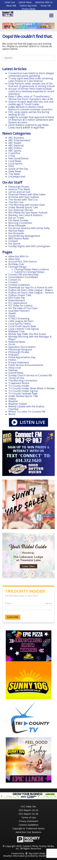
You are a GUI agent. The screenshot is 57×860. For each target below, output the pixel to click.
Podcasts (13, 354)
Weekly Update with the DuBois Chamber (26, 408)
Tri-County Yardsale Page (23, 393)
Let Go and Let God (19, 192)
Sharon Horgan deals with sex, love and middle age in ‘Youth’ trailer (30, 103)
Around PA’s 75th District (22, 261)
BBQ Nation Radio (18, 238)
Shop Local (14, 367)
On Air (12, 344)
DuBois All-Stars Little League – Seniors (31, 292)
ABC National (16, 145)
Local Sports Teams (19, 323)
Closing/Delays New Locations (31, 269)
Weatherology (46, 855)
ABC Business (16, 137)
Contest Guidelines (19, 285)
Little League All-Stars (20, 321)
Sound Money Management (24, 236)
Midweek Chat (16, 331)
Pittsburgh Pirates (18, 186)
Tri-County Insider (18, 385)
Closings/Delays (17, 266)
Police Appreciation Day (21, 357)
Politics (12, 360)
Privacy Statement (18, 362)
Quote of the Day (18, 168)
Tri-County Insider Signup (23, 391)
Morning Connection (20, 223)
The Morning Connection (22, 380)
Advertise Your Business (28, 832)
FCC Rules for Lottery (20, 305)
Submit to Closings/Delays (29, 272)
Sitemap (13, 370)
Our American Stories (20, 210)
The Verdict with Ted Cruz (23, 199)
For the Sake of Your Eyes (23, 308)
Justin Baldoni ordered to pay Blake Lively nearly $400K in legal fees (28, 126)
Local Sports (15, 163)
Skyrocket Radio (36, 853)
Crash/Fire (14, 153)
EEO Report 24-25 (28, 810)
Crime (11, 155)
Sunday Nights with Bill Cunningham (29, 246)
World (11, 414)
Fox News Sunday (18, 220)
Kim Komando (16, 233)
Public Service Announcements (25, 365)
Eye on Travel (16, 217)
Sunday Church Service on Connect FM (30, 375)
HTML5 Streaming (18, 318)
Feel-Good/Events (18, 158)
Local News (14, 161)
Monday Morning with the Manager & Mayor (30, 338)
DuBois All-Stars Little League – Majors (30, 290)
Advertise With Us (44, 2)
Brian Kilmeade (17, 225)
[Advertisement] (28, 26)
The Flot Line (15, 202)
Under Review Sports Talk (23, 207)
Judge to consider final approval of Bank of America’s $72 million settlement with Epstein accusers (31, 119)
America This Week (19, 189)
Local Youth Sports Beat (22, 326)
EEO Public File (16, 297)
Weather (13, 401)
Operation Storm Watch (21, 347)
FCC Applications (17, 303)
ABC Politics (15, 148)
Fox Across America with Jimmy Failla (29, 228)
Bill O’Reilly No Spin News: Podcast (27, 212)
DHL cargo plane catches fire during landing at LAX (28, 113)
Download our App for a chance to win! (30, 287)
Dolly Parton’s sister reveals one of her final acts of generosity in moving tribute (31, 85)
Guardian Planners (19, 310)
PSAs (11, 166)
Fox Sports (14, 243)
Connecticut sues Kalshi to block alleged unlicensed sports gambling (31, 74)
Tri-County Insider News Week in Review (31, 388)
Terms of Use (16, 378)
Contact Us (14, 279)
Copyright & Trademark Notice (28, 828)
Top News (14, 174)
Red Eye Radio (16, 230)
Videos (12, 398)
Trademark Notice (18, 383)
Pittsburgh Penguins (20, 349)
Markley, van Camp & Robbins (25, 215)
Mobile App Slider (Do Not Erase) (27, 334)
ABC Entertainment (19, 140)
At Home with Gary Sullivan (23, 197)
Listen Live (9, 2)
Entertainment (16, 300)
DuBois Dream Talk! (19, 295)
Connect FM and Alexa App (23, 274)
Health (12, 313)
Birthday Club (16, 264)
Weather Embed (17, 404)
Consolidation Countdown (23, 277)
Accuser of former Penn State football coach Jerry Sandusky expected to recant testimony (31, 91)
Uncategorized (16, 176)
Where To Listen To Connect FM (26, 411)
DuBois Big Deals (28, 5)
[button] (51, 15)
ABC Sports (14, 150)
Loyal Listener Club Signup (23, 328)
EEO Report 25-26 (28, 813)
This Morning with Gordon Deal (26, 204)
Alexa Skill (11, 5)
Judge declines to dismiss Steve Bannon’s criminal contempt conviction (30, 108)
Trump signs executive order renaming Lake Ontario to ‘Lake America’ (30, 80)
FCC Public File (28, 806)
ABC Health (14, 143)
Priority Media (28, 8)
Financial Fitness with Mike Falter (27, 194)
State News (14, 171)
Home (11, 316)
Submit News (25, 2)
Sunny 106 (46, 5)
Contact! (13, 241)
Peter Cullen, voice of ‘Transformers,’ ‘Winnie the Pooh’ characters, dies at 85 (30, 98)
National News (16, 341)
